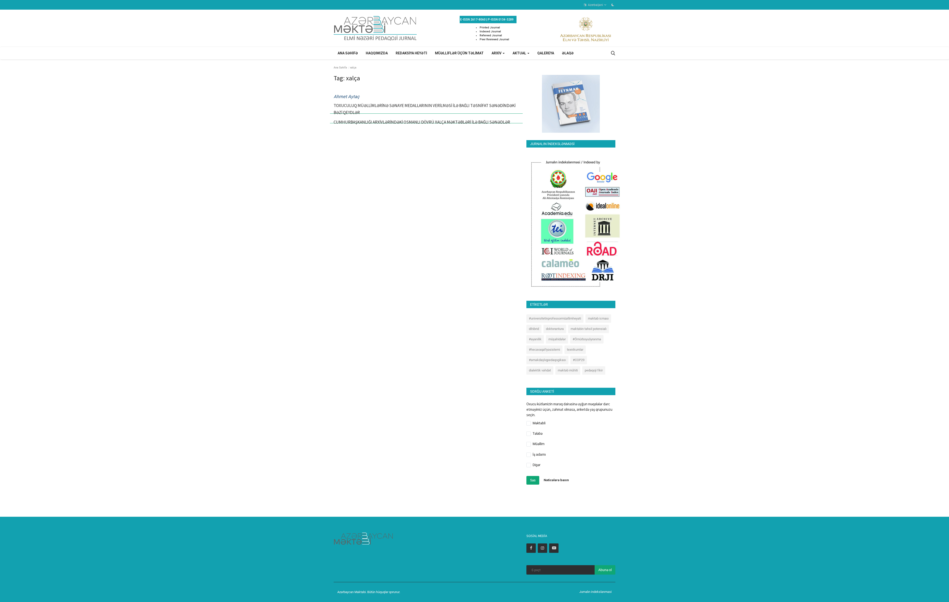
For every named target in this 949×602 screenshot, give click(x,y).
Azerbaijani (595, 5)
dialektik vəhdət (540, 370)
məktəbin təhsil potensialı (588, 329)
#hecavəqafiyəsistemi (544, 349)
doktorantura (555, 329)
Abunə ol (605, 570)
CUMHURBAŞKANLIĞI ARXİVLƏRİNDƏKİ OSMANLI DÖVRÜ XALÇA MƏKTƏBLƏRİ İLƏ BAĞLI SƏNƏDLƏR (422, 122)
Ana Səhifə (340, 67)
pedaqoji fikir (594, 370)
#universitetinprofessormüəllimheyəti (555, 318)
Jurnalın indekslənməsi (595, 592)
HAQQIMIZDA (377, 53)
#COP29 (578, 360)
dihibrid (534, 329)
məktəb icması (598, 318)
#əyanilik (535, 339)
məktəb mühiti (568, 370)
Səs (533, 480)
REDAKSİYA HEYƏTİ (411, 53)
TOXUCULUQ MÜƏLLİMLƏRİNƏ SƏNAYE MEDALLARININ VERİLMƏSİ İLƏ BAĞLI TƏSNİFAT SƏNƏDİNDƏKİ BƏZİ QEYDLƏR (425, 109)
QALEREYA (545, 53)
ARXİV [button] (497, 53)
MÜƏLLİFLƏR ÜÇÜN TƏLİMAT (459, 53)
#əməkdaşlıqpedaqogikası (547, 360)
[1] (612, 4)
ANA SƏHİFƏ (348, 53)
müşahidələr (557, 339)
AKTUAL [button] (520, 53)
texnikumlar (575, 349)
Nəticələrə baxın (556, 480)
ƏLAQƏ (568, 53)
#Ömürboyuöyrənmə (587, 339)
